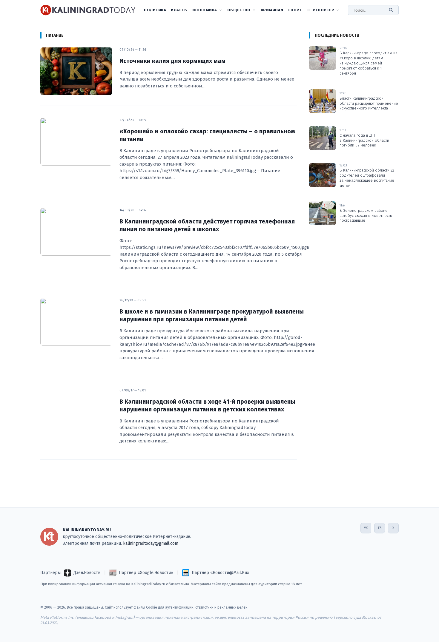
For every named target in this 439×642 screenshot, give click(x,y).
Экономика (204, 10)
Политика (155, 10)
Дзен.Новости (86, 572)
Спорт (295, 10)
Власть (179, 10)
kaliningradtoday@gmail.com (150, 543)
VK (366, 528)
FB (379, 528)
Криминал (272, 10)
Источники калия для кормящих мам (172, 60)
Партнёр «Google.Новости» (146, 572)
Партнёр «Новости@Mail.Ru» (220, 572)
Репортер (323, 10)
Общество (239, 10)
